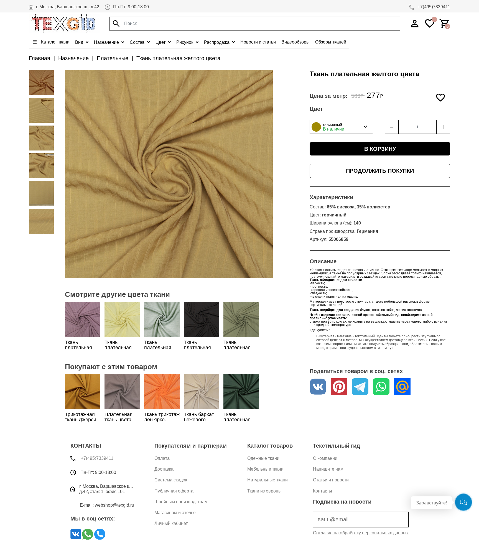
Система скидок (170, 480)
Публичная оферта (173, 491)
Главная (39, 58)
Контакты (322, 491)
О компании (325, 458)
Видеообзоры (295, 42)
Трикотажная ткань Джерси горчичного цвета (80, 422)
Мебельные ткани (265, 469)
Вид (79, 42)
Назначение (107, 42)
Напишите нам (328, 469)
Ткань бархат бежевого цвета (199, 420)
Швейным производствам (181, 501)
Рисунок (185, 42)
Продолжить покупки (380, 171)
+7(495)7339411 (433, 6)
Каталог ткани (55, 42)
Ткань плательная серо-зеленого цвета (240, 350)
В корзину (380, 149)
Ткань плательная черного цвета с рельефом (200, 350)
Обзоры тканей (330, 42)
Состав (138, 42)
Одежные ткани (263, 458)
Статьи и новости (331, 480)
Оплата (162, 458)
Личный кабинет (171, 523)
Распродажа (217, 42)
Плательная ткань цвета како (119, 420)
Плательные (112, 58)
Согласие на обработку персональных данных (361, 532)
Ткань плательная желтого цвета (178, 58)
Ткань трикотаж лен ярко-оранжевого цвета (162, 422)
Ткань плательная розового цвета (82, 348)
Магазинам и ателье (175, 512)
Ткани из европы (264, 491)
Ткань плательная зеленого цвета (161, 348)
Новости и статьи (258, 42)
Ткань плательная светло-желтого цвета (121, 350)
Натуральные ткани (267, 480)
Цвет (161, 42)
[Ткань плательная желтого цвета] (41, 82)
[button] (341, 127)
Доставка (164, 469)
